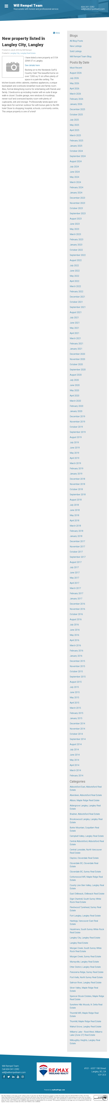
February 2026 (76, 99)
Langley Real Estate (79, 943)
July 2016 (74, 624)
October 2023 (76, 208)
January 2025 (76, 145)
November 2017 (77, 546)
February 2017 (76, 593)
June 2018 (75, 510)
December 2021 (77, 296)
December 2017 (77, 541)
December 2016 (77, 603)
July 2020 (74, 380)
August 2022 (76, 260)
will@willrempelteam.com (93, 9)
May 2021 (74, 328)
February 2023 (76, 239)
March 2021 (75, 338)
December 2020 (77, 354)
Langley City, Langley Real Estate (22, 53)
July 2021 (74, 317)
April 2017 (74, 583)
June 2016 (75, 630)
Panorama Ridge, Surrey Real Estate (86, 972)
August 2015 (76, 682)
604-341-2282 (87, 7)
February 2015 (76, 713)
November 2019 (77, 421)
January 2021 (76, 348)
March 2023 (75, 234)
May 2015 (74, 697)
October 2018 (76, 489)
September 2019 (78, 432)
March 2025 (75, 135)
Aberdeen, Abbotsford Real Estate (86, 795)
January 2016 (76, 656)
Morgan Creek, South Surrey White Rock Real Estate (86, 950)
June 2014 (75, 754)
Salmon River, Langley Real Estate (85, 982)
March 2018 (75, 525)
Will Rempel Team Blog (80, 56)
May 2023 (74, 229)
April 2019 (74, 458)
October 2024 (76, 151)
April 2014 (74, 765)
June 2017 (75, 572)
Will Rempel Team (28, 5)
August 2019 (76, 437)
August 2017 (76, 562)
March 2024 (75, 182)
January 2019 (76, 473)
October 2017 (76, 551)
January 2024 (76, 192)
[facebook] (4, 1077)
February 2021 (76, 343)
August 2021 (76, 312)
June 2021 (75, 322)
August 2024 (76, 161)
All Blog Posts (76, 41)
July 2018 (74, 505)
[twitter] (9, 1077)
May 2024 (74, 177)
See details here (32, 65)
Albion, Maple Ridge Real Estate (84, 800)
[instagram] (23, 1077)
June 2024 (75, 171)
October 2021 (76, 302)
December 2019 (77, 416)
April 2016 (74, 640)
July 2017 (74, 567)
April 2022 (74, 281)
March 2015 (75, 708)
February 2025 (76, 140)
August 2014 (76, 744)
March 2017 (75, 588)
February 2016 (76, 650)
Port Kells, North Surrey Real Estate (86, 977)
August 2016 (76, 619)
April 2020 (74, 395)
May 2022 (74, 276)
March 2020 (75, 400)
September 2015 (78, 676)
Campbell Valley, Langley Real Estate (87, 836)
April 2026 (74, 88)
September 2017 (78, 557)
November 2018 (77, 484)
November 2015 (77, 666)
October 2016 (76, 614)
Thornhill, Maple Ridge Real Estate (85, 1021)
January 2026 (76, 104)
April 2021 (74, 333)
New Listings (76, 46)
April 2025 (74, 130)
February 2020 (76, 406)
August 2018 (76, 499)
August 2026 (76, 73)
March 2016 (75, 645)
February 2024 (76, 187)
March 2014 (75, 770)
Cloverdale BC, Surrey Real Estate (85, 871)
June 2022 (75, 270)
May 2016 (74, 635)
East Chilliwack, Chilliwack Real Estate (87, 893)
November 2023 (77, 203)
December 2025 (77, 109)
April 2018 (74, 520)
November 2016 (77, 609)
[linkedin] (13, 1077)
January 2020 (76, 411)
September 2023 (78, 213)
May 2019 (74, 453)
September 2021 (78, 307)
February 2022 (76, 291)
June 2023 (75, 224)
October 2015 (76, 671)
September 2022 (78, 255)
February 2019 (76, 468)
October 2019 (76, 427)
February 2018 (76, 531)
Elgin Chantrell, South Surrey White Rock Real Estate (85, 900)
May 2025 (74, 125)
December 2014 (77, 723)
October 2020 (76, 364)
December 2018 (77, 479)
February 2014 (76, 775)
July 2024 (74, 166)
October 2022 (76, 250)
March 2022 (75, 286)
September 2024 (78, 156)
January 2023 (76, 244)
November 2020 (77, 359)
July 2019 (74, 442)
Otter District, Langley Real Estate (85, 967)
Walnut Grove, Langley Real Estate (85, 1026)
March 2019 (75, 463)
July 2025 (74, 119)
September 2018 (78, 494)
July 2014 (74, 749)
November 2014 (77, 728)
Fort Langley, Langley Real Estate (85, 915)
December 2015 (77, 661)
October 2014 (76, 734)
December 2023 (77, 198)
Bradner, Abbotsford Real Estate (85, 814)
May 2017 (74, 577)
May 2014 (74, 760)
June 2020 (75, 385)
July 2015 (74, 687)
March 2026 (75, 93)
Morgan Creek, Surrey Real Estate (85, 956)
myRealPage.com (58, 1090)
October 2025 (76, 114)
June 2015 (75, 692)
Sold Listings (76, 51)
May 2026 (74, 83)
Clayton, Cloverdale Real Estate (84, 858)
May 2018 (74, 515)
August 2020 (76, 374)
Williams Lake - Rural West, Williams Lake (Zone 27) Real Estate (86, 1033)
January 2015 (76, 718)
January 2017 (76, 598)
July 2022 (74, 265)
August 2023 (76, 218)
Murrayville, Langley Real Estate (84, 961)
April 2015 (74, 702)
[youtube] (18, 1077)
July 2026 (74, 78)
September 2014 (78, 739)
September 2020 (78, 369)
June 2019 (75, 447)
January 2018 (76, 536)
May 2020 (74, 390)
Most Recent (76, 67)
